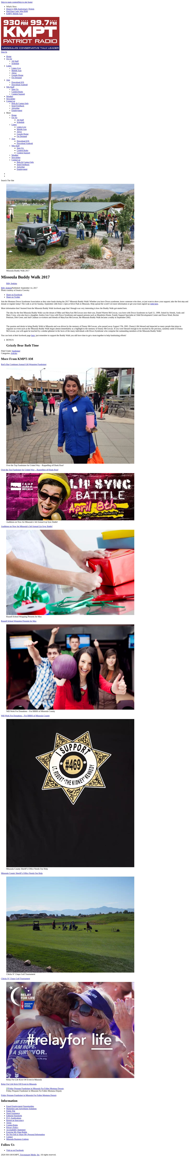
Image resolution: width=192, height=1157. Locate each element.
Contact (9, 1137)
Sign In (4, 52)
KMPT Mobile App (14, 14)
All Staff (15, 61)
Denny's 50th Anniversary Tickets (20, 9)
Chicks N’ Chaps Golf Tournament (15, 979)
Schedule (15, 63)
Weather (9, 96)
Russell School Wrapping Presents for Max (18, 621)
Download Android (19, 85)
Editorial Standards (14, 1116)
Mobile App (16, 70)
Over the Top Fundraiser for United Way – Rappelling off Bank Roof (29, 470)
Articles (14, 353)
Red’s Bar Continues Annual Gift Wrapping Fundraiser (23, 364)
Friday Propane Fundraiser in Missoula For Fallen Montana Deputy (29, 1095)
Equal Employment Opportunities (20, 1106)
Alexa (13, 73)
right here (154, 304)
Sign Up (14, 89)
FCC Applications (13, 1118)
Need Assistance (13, 1113)
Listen (8, 66)
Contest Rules (17, 92)
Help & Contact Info (19, 103)
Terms (8, 1123)
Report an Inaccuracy (15, 1120)
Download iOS (17, 82)
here (33, 335)
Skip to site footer (25, 2)
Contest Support (18, 94)
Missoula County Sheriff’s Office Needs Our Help (22, 873)
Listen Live (16, 68)
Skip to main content (9, 2)
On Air (9, 59)
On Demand (16, 77)
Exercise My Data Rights (16, 1132)
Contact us (10, 101)
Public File (10, 1111)
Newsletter (10, 99)
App (8, 80)
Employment (16, 110)
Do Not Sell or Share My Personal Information (25, 1134)
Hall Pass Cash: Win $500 (17, 11)
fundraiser (16, 351)
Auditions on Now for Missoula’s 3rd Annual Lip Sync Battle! (27, 526)
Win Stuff (10, 87)
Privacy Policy (12, 1127)
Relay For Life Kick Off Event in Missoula (19, 1084)
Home (8, 56)
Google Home (17, 75)
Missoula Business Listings (17, 1139)
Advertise (15, 108)
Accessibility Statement (15, 1130)
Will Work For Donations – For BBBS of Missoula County (25, 716)
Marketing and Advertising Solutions (21, 1109)
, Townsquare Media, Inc (29, 1155)
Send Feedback (17, 106)
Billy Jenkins (6, 288)
